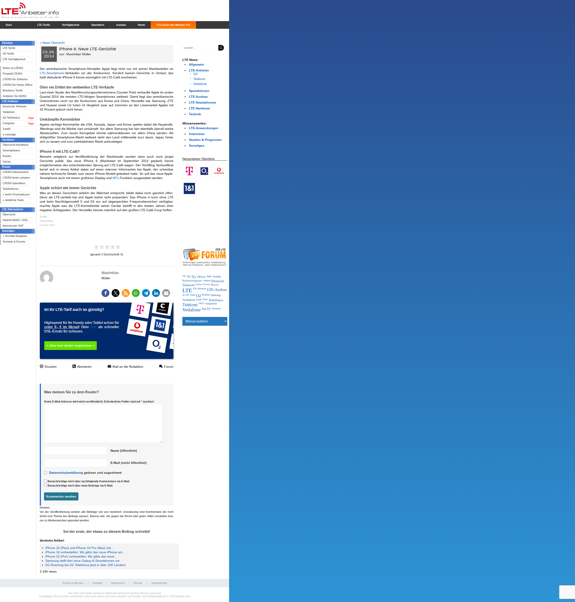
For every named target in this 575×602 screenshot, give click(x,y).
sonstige (10, 134)
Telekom (199, 79)
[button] (105, 293)
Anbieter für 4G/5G (15, 96)
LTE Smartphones (202, 102)
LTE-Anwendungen (203, 128)
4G (189, 276)
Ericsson (206, 284)
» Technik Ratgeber (15, 236)
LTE (187, 290)
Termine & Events (14, 241)
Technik (195, 114)
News (141, 25)
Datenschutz (159, 583)
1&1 (184, 276)
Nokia (192, 295)
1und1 (7, 129)
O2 (195, 74)
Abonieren (84, 366)
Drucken (50, 366)
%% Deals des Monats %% (173, 25)
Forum (168, 366)
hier (94, 327)
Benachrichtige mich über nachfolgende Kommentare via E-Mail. (89, 481)
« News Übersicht (52, 42)
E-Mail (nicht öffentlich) (129, 463)
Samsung (216, 295)
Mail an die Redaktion (127, 366)
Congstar (9, 123)
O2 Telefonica (11, 117)
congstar (206, 280)
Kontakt (97, 583)
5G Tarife (8, 53)
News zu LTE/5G (13, 68)
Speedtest (97, 25)
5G (194, 277)
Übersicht (9, 214)
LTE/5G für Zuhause (15, 79)
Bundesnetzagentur (192, 280)
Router (7, 156)
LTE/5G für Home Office (18, 84)
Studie (199, 299)
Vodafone (9, 112)
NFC (116, 178)
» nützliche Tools (13, 200)
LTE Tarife (9, 48)
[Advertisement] (204, 221)
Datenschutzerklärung (66, 472)
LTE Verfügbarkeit (14, 59)
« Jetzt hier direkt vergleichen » (70, 345)
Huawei (215, 284)
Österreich (216, 308)
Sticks (7, 161)
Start (9, 25)
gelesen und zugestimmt (85, 472)
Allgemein (196, 64)
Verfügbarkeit (70, 25)
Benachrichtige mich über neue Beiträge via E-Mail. (80, 485)
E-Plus (198, 284)
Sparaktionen (199, 91)
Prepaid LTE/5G (12, 73)
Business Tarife (13, 90)
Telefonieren (10, 188)
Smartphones (11, 150)
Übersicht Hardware (16, 144)
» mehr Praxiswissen (16, 194)
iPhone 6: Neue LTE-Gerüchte (87, 49)
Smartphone (188, 299)
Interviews (197, 134)
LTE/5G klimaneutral (15, 172)
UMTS (201, 303)
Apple (209, 276)
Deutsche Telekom (15, 106)
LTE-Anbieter (199, 70)
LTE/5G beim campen (16, 177)
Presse (138, 583)
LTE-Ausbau (198, 96)
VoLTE (206, 309)
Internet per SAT (13, 225)
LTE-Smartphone (52, 73)
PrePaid (206, 295)
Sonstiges (196, 145)
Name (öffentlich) (124, 450)
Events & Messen (73, 583)
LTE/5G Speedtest (14, 183)
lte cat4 (185, 295)
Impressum (118, 583)
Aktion (201, 276)
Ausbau (121, 25)
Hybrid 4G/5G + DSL (15, 220)
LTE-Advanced (199, 288)
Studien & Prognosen (205, 140)
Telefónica (216, 300)
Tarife (205, 299)
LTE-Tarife (43, 25)
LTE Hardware (199, 108)
